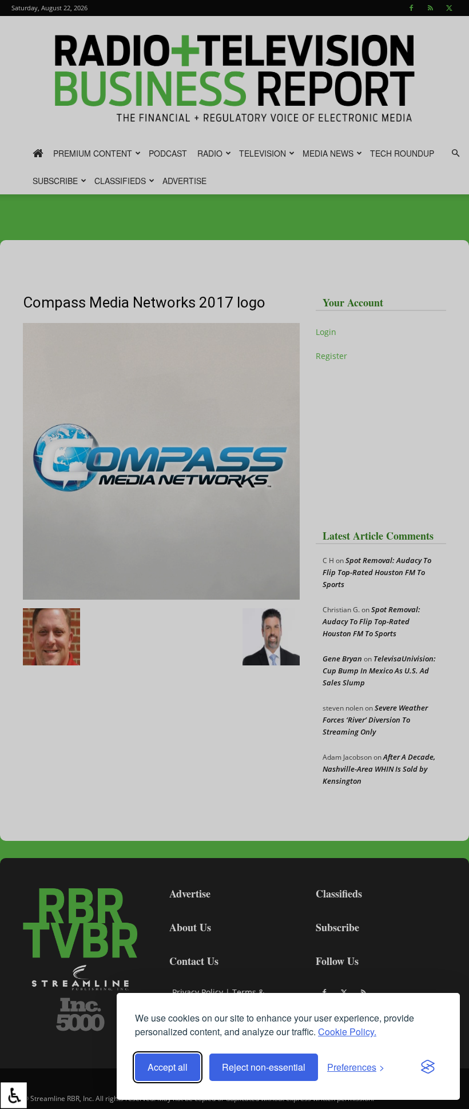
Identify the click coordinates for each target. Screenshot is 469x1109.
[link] (13, 1095)
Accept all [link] (168, 1067)
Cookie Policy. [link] (347, 1031)
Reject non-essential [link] (263, 1067)
